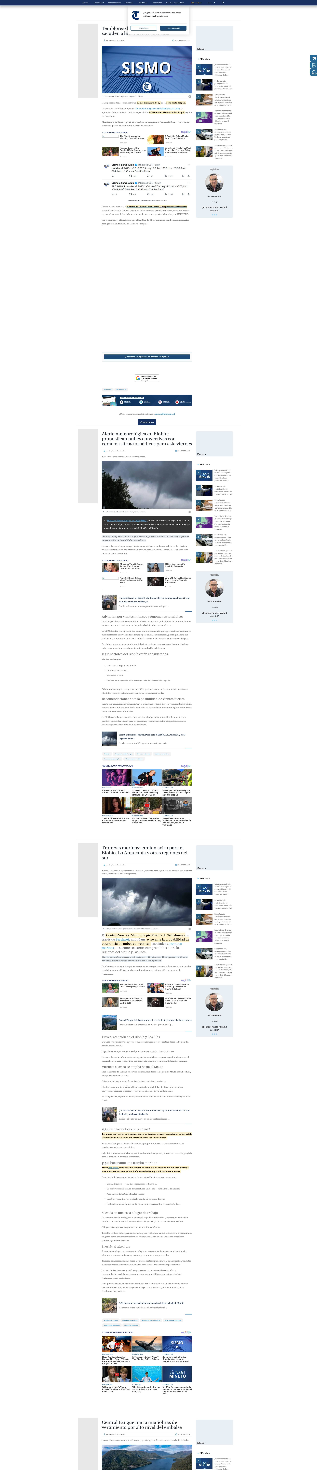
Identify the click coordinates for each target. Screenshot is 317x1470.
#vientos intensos (143, 754)
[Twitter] (147, 402)
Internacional (114, 3)
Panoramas (196, 3)
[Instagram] (165, 402)
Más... (210, 3)
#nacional (108, 389)
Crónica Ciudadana (175, 3)
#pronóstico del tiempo (123, 754)
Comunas (98, 3)
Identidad (157, 3)
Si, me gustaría (173, 28)
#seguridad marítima (112, 1325)
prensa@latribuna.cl (165, 414)
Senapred (113, 1167)
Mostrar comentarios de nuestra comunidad (148, 357)
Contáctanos (147, 422)
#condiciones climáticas (151, 1320)
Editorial (143, 3)
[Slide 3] (216, 215)
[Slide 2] (214, 215)
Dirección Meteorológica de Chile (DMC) (127, 520)
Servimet (122, 939)
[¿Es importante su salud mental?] (214, 182)
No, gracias (143, 28)
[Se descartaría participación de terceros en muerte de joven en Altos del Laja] (205, 85)
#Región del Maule (111, 1320)
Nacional (129, 3)
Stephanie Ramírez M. (117, 40)
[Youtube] (183, 402)
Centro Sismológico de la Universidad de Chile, (157, 108)
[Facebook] (129, 402)
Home (85, 3)
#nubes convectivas (162, 754)
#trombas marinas (131, 1325)
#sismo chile (121, 389)
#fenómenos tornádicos (134, 759)
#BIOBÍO (107, 754)
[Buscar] (228, 2)
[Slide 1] (212, 215)
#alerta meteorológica (112, 759)
